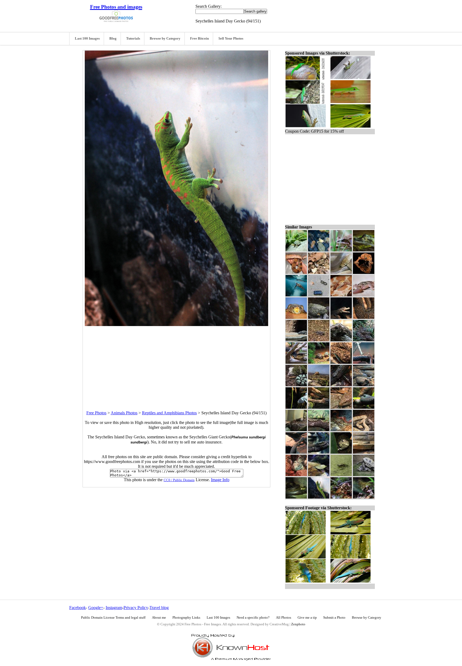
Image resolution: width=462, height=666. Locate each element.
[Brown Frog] (318, 272)
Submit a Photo (334, 617)
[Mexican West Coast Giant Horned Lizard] (318, 340)
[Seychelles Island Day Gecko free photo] (176, 324)
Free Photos (96, 413)
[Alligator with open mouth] (296, 317)
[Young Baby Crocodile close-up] (363, 250)
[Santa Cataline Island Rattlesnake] (363, 384)
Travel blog (159, 607)
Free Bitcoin (199, 38)
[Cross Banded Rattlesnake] (363, 362)
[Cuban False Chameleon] (341, 340)
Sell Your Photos (230, 38)
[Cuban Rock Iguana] (296, 474)
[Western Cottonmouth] (296, 362)
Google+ (95, 607)
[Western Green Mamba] (318, 452)
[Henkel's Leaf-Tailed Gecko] (296, 407)
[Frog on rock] (341, 497)
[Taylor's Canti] (341, 384)
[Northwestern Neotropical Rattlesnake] (363, 429)
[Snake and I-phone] (318, 295)
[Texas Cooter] (318, 474)
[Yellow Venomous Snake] (341, 295)
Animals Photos (124, 413)
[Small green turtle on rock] (296, 250)
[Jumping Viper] (341, 452)
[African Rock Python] (363, 317)
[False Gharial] (318, 407)
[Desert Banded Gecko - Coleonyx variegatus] (363, 295)
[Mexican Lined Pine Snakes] (318, 429)
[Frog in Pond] (318, 250)
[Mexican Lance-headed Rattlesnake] (363, 340)
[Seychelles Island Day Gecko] (318, 497)
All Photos (283, 617)
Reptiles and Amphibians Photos (169, 413)
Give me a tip (307, 617)
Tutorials (133, 38)
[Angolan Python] (296, 429)
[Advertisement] (176, 363)
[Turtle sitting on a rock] (341, 474)
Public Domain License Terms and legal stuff (113, 617)
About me (159, 617)
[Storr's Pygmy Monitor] (296, 452)
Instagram (114, 607)
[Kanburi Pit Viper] (363, 407)
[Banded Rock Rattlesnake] (296, 384)
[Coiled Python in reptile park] (341, 272)
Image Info (220, 479)
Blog (113, 38)
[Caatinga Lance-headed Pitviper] (341, 362)
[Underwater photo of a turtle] (296, 295)
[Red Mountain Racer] (341, 429)
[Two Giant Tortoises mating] (363, 474)
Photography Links (186, 617)
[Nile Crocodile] (296, 340)
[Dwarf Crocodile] (341, 317)
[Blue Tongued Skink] (341, 407)
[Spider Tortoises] (318, 362)
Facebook (77, 607)
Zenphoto (298, 624)
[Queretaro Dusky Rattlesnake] (318, 384)
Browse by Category (165, 38)
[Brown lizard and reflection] (363, 272)
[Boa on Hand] (296, 272)
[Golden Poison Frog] (363, 497)
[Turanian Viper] (363, 452)
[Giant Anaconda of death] (296, 497)
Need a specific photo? (253, 617)
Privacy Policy (136, 607)
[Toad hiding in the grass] (341, 250)
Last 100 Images (87, 38)
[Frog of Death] (318, 317)
